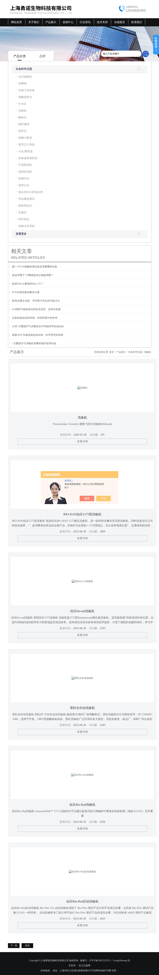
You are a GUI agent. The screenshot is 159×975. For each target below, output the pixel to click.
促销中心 (68, 22)
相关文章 (21, 251)
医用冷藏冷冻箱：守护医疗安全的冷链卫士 (36, 300)
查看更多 (21, 233)
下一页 (13, 945)
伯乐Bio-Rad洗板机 (82, 804)
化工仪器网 (84, 965)
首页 (111, 352)
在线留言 (119, 22)
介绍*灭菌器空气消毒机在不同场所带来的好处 (38, 326)
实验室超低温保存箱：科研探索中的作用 (34, 317)
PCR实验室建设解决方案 (26, 292)
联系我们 (136, 22)
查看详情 (82, 441)
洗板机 (82, 417)
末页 (27, 945)
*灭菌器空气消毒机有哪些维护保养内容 (34, 343)
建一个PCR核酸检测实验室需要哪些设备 (34, 266)
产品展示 (50, 22)
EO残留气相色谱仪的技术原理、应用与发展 (36, 309)
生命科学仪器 (24, 68)
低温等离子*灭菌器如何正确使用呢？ (33, 275)
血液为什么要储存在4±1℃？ (28, 283)
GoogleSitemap (120, 960)
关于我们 (33, 22)
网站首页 (16, 22)
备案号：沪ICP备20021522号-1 (95, 960)
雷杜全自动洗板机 (82, 707)
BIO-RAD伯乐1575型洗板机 (82, 514)
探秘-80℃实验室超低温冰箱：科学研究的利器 (37, 334)
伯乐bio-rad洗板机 (82, 611)
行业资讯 (85, 22)
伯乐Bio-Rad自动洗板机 (82, 901)
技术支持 (102, 22)
